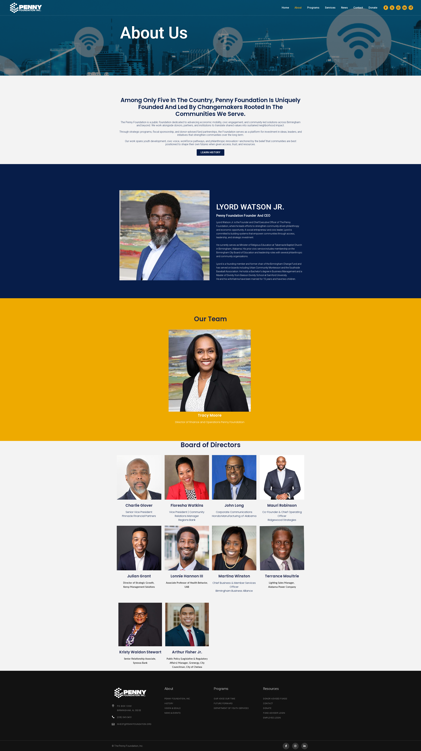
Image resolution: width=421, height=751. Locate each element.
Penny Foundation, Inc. (177, 699)
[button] (210, 152)
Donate (267, 708)
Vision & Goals (172, 708)
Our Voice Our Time (224, 699)
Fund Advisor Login (274, 713)
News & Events (172, 713)
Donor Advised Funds (275, 699)
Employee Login (272, 718)
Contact (268, 703)
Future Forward (223, 703)
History (168, 703)
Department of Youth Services (231, 708)
